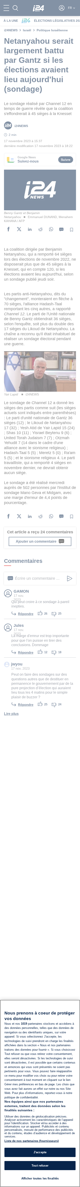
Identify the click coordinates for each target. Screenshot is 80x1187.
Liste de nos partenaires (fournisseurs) (31, 1141)
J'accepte (40, 1152)
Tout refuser (40, 1165)
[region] (40, 1093)
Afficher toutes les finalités (40, 1178)
